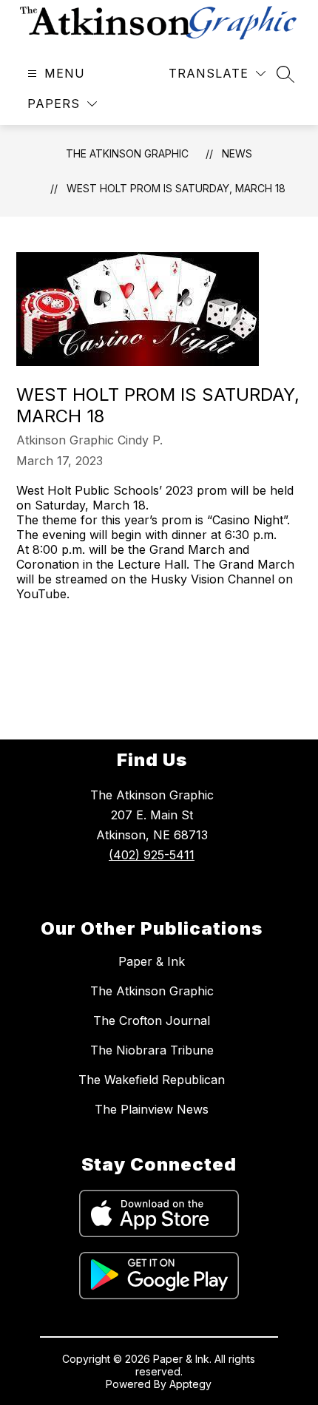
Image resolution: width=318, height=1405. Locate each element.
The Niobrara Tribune (152, 1050)
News (237, 153)
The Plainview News (152, 1109)
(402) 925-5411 (151, 854)
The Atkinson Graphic (127, 153)
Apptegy (190, 1384)
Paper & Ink (151, 961)
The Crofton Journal (151, 1020)
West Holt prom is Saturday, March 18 (176, 188)
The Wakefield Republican (151, 1079)
